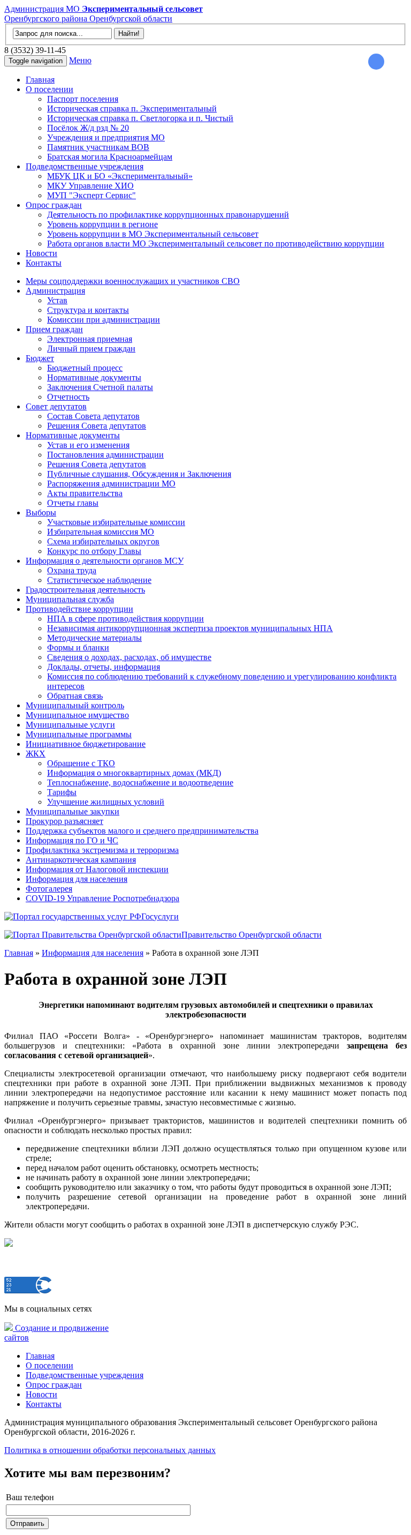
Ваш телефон (30, 1497)
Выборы (41, 512)
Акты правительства (85, 493)
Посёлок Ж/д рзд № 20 (88, 127)
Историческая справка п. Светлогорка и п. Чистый (140, 118)
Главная (40, 79)
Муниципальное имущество (77, 715)
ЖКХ (35, 753)
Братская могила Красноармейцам (109, 156)
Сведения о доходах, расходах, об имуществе (129, 657)
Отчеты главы (72, 502)
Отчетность (68, 396)
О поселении (49, 89)
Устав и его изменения (88, 445)
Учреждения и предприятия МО (106, 137)
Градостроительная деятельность (85, 589)
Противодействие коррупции (79, 608)
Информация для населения (76, 878)
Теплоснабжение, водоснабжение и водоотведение (140, 782)
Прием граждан (54, 329)
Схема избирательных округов (103, 541)
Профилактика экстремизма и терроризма (102, 850)
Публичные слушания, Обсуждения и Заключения (139, 473)
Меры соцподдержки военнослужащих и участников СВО (133, 281)
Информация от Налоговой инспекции (97, 869)
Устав (57, 300)
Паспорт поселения (82, 98)
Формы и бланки (78, 647)
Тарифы (62, 792)
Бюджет (40, 358)
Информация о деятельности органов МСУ (105, 560)
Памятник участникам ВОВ (98, 147)
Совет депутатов (56, 406)
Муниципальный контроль (75, 705)
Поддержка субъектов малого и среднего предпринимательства (142, 830)
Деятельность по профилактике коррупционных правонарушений (168, 214)
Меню (80, 60)
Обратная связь (75, 695)
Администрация (55, 290)
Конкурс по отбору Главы (94, 551)
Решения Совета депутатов (96, 425)
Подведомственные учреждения (84, 166)
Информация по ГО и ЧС (72, 840)
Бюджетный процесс (85, 367)
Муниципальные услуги (70, 724)
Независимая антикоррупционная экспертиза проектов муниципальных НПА (190, 628)
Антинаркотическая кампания (81, 859)
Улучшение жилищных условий (105, 801)
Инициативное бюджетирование (86, 743)
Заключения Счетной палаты (100, 387)
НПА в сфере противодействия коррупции (125, 618)
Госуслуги (160, 916)
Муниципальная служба (70, 599)
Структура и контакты (88, 310)
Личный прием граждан (91, 348)
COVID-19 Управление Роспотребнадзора (102, 898)
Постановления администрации (105, 454)
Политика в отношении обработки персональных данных (110, 1450)
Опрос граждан (54, 204)
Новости (41, 253)
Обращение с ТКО (81, 763)
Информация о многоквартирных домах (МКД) (134, 772)
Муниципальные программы (79, 734)
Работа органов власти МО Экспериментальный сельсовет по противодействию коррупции (215, 243)
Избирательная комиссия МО (100, 531)
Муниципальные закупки (72, 811)
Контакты (44, 262)
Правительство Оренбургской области (251, 934)
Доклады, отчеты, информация (103, 666)
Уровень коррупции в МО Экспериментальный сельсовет (152, 233)
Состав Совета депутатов (93, 416)
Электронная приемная (89, 338)
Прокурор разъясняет (64, 821)
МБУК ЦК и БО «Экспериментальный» (120, 176)
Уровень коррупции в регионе (102, 224)
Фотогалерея (49, 888)
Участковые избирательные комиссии (116, 522)
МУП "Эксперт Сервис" (91, 195)
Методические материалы (94, 637)
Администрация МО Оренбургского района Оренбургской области (103, 13)
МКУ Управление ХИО (90, 185)
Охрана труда (71, 570)
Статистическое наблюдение (99, 580)
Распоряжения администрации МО (111, 483)
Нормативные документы (94, 377)
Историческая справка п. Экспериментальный (132, 108)
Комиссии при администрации (103, 319)
